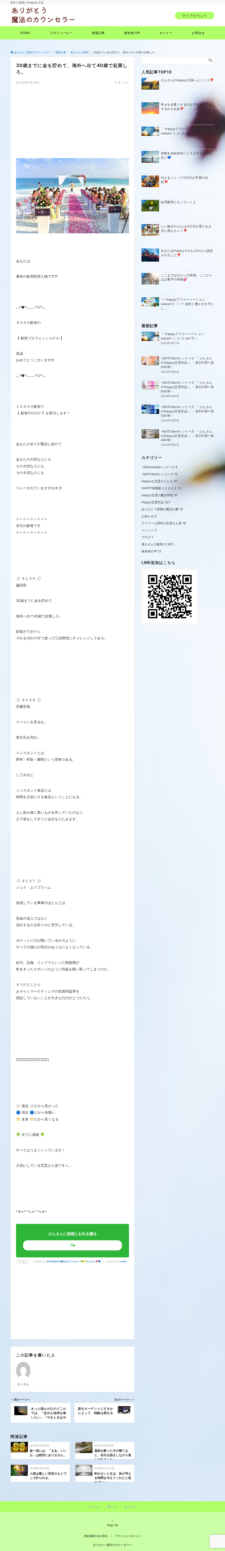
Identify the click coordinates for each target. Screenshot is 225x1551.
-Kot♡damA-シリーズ (160, 474)
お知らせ (149, 516)
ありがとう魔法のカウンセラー (112, 1544)
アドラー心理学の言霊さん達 (164, 523)
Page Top (112, 1525)
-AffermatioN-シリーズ (159, 467)
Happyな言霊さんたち (160, 481)
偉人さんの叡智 (152, 544)
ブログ (147, 537)
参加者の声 (151, 551)
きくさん (123, 82)
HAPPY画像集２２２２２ (161, 488)
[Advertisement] (72, 115)
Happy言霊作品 (156, 502)
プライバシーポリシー (128, 1536)
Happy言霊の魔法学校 (159, 495)
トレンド (149, 530)
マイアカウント (194, 15)
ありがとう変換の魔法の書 (162, 509)
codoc (123, 1261)
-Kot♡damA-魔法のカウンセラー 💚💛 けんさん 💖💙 (73, 1261)
